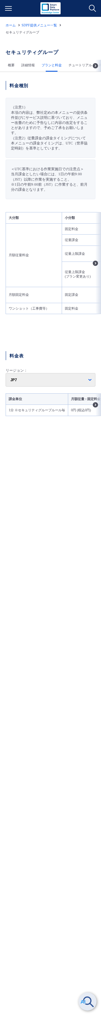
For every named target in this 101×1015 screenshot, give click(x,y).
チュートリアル (80, 65)
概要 (11, 65)
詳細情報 (28, 65)
